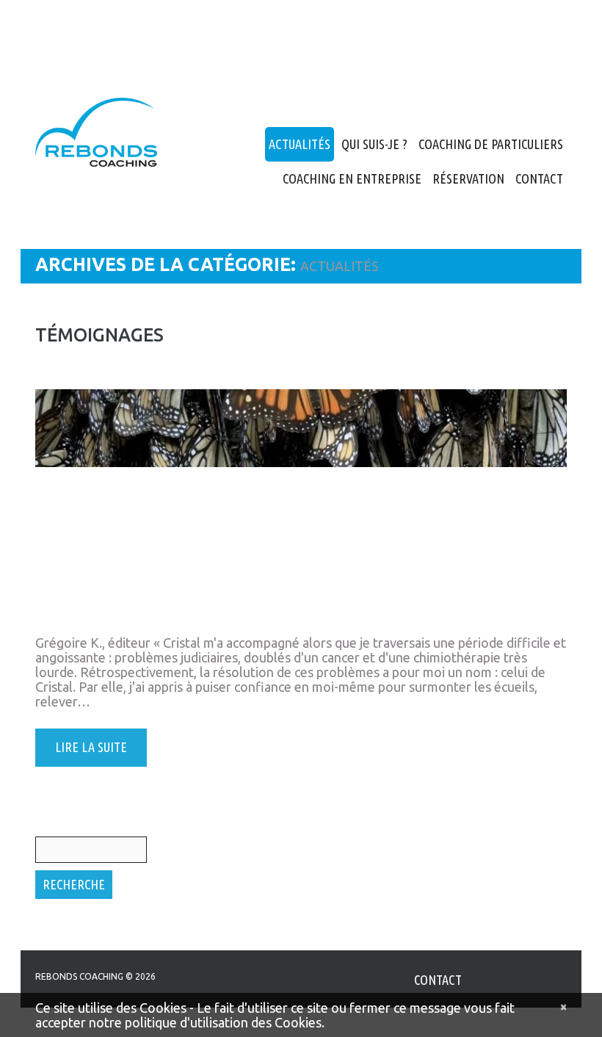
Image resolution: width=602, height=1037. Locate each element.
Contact (539, 178)
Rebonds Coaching (79, 976)
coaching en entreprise (352, 178)
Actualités (299, 144)
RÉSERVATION (468, 178)
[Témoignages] (301, 510)
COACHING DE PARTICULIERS (490, 144)
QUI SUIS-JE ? (374, 144)
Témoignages (99, 335)
